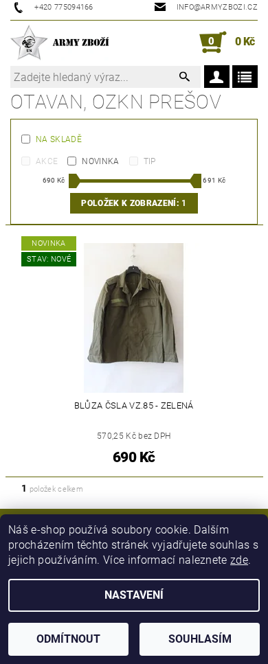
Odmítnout (68, 638)
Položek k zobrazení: (133, 203)
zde (239, 559)
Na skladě (59, 139)
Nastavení (134, 595)
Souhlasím (200, 638)
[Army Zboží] (59, 42)
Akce (47, 161)
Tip (150, 161)
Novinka (100, 161)
